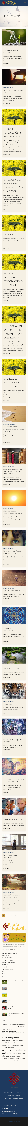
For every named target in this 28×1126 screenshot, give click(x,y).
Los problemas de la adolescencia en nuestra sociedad (13, 429)
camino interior (9, 1031)
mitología (18, 1053)
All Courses (20, 1092)
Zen (2, 973)
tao (20, 1058)
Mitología (4, 966)
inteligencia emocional (11, 1050)
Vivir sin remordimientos (13, 994)
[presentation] (14, 37)
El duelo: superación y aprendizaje (12, 132)
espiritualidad (15, 1045)
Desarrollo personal (9, 47)
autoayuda (16, 1024)
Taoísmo (3, 971)
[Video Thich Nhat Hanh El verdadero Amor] (4, 1014)
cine (3, 1035)
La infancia (11, 234)
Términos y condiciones (8, 1111)
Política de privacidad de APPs (10, 1113)
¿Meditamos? (11, 987)
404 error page (8, 1092)
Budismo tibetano (6, 957)
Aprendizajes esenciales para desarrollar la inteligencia (12, 471)
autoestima (14, 1027)
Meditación (4, 964)
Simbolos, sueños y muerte (7, 969)
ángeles (4, 1063)
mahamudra (23, 1050)
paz (24, 1053)
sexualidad (10, 1058)
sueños (17, 1058)
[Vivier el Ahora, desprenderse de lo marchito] (4, 1008)
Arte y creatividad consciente (11, 777)
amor (9, 1024)
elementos (13, 1043)
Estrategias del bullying (13, 819)
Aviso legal (5, 1108)
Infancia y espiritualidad (13, 591)
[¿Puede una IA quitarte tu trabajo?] (4, 982)
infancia (5, 1047)
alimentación (5, 1024)
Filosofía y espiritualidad (10, 737)
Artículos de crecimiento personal (14, 1098)
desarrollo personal (18, 1040)
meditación (6, 1053)
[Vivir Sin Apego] (4, 1001)
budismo (21, 1027)
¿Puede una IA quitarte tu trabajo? (15, 980)
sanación (4, 1058)
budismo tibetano (7, 1029)
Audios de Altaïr (14, 1101)
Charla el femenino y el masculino (13, 382)
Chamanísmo (5, 958)
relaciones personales (15, 1056)
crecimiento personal (11, 1038)
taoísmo (23, 1058)
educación (5, 1043)
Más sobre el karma (11, 668)
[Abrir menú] (25, 3)
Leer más (6, 63)
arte (13, 1024)
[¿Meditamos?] (4, 988)
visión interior (16, 1061)
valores (3, 1061)
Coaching (7, 704)
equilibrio (9, 1045)
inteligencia (11, 1047)
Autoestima (4, 955)
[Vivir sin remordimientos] (4, 995)
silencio (13, 1058)
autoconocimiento (6, 1027)
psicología (5, 1056)
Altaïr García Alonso (14, 1095)
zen (22, 1061)
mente (13, 1053)
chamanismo (20, 1032)
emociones (19, 1043)
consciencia (9, 1035)
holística (21, 1045)
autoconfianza (22, 1024)
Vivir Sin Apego (11, 1000)
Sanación (4, 967)
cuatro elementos (7, 1040)
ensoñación (4, 1045)
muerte (22, 1053)
